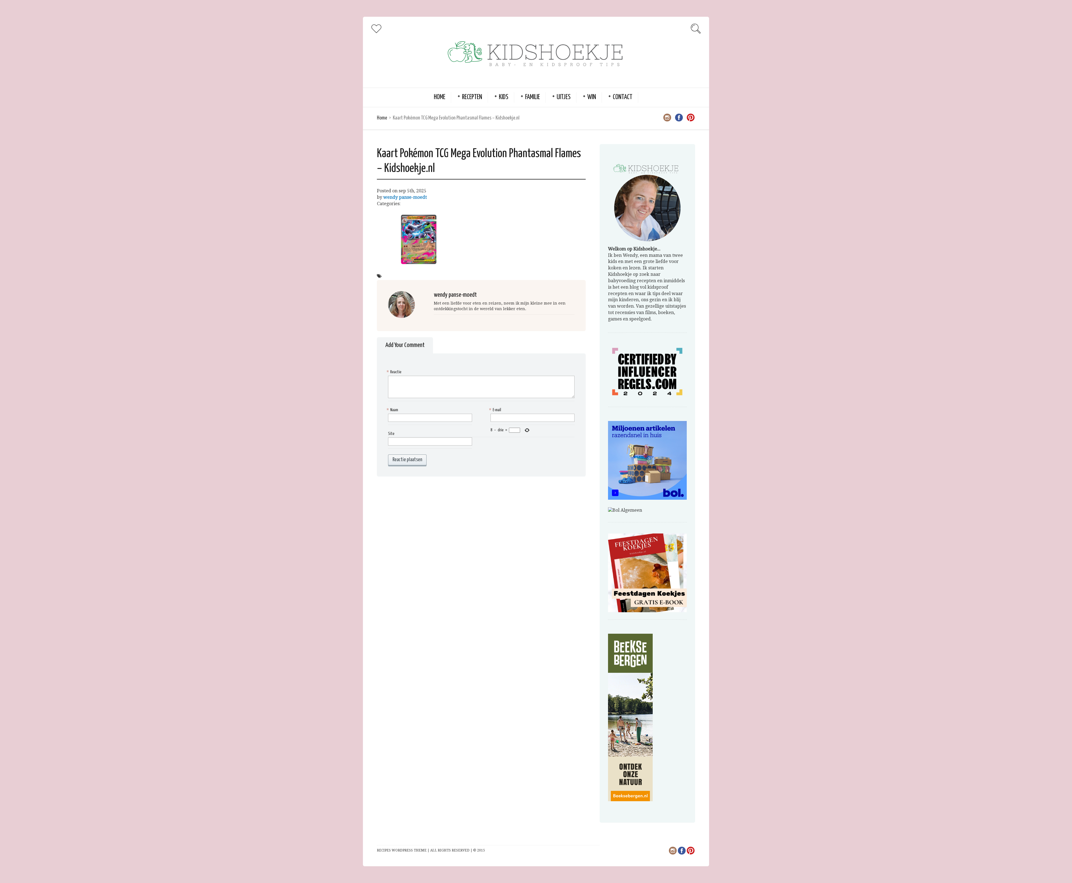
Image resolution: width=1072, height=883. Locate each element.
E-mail (495, 410)
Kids (503, 97)
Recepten (472, 97)
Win (591, 97)
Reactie (394, 372)
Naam (393, 410)
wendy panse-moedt (405, 197)
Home (439, 97)
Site (391, 434)
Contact (622, 97)
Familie (532, 97)
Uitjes (564, 97)
